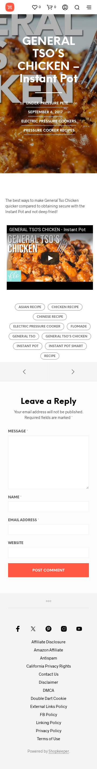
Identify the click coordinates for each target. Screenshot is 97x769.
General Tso (23, 336)
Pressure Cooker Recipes (49, 130)
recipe (50, 356)
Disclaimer (48, 682)
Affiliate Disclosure (48, 641)
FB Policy (48, 714)
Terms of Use (48, 738)
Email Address (23, 520)
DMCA (48, 690)
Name (15, 497)
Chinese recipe (50, 317)
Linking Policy (48, 722)
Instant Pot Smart (66, 346)
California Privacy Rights (48, 666)
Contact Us (48, 674)
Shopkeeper (58, 751)
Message (18, 431)
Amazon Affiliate (48, 649)
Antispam (48, 657)
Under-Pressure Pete (47, 103)
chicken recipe (65, 307)
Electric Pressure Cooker (36, 326)
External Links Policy (48, 706)
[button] (36, 7)
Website (15, 543)
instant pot (28, 346)
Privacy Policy (48, 730)
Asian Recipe (30, 307)
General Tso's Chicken (66, 336)
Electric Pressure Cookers (48, 121)
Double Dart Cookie (48, 698)
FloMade (79, 326)
